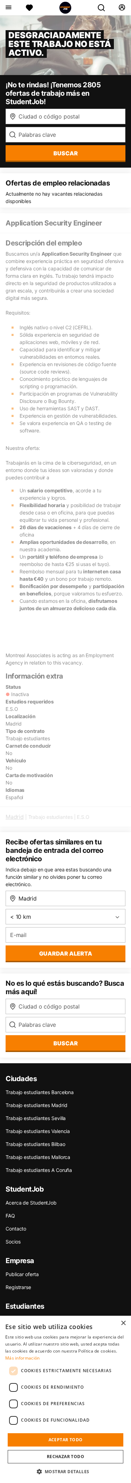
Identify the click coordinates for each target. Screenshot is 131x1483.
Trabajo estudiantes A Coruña (39, 1170)
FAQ (10, 1216)
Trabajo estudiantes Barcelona (40, 1092)
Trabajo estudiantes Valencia (38, 1131)
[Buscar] (104, 8)
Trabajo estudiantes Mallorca (38, 1157)
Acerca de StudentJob (31, 1203)
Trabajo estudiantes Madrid (36, 1105)
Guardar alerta (65, 953)
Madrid (15, 816)
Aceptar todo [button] (66, 1440)
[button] (65, 1471)
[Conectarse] (122, 7)
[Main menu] (8, 7)
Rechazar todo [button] (65, 1457)
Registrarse (18, 1287)
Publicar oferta (22, 1274)
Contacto (16, 1229)
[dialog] (65, 1399)
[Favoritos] (29, 8)
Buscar (65, 153)
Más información (22, 1358)
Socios (13, 1242)
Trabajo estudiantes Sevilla (36, 1118)
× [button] (123, 1323)
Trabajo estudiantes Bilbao (35, 1144)
